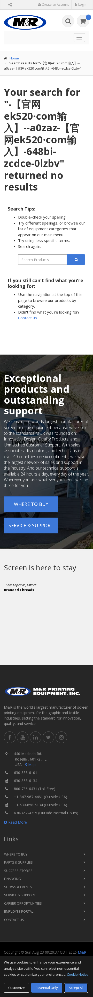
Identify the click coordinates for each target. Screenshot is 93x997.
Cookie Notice (77, 974)
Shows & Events (18, 887)
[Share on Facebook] (10, 737)
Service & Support (31, 525)
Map (32, 764)
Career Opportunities (23, 903)
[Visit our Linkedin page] (35, 737)
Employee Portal (18, 911)
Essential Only (47, 987)
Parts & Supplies (18, 862)
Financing (12, 878)
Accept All (76, 987)
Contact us (27, 317)
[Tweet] (48, 737)
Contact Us (14, 919)
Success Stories (18, 870)
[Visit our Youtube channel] (22, 737)
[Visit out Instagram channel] (61, 737)
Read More (17, 822)
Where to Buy (31, 504)
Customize (16, 987)
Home (14, 58)
